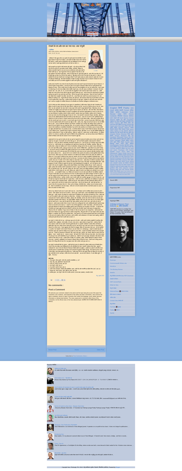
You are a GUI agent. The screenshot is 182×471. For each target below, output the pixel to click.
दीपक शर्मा (119, 121)
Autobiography (114, 145)
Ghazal (129, 124)
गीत (116, 132)
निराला (132, 156)
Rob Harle (121, 126)
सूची (122, 123)
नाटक (125, 158)
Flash (127, 129)
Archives (113, 39)
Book (131, 112)
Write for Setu (114, 285)
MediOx (112, 272)
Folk (123, 169)
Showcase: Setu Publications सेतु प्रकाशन (66, 425)
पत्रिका (121, 172)
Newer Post (52, 350)
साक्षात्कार (112, 132)
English (113, 108)
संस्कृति (124, 155)
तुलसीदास (112, 168)
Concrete (112, 148)
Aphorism (125, 168)
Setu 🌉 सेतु (91, 5)
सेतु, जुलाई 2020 (100, 275)
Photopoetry (128, 172)
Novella (121, 145)
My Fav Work (123, 164)
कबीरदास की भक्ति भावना (60, 368)
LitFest (131, 158)
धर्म (123, 163)
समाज (120, 168)
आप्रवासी (115, 163)
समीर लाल (131, 132)
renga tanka (130, 164)
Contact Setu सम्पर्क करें (116, 300)
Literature (124, 159)
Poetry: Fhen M (59, 443)
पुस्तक (118, 112)
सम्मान (117, 143)
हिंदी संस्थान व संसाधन (115, 294)
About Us (104, 39)
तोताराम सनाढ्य (119, 174)
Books (61, 39)
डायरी (117, 169)
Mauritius (119, 158)
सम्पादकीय (128, 121)
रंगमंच (115, 171)
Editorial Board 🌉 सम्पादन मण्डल (119, 291)
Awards (95, 39)
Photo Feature (115, 123)
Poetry (126, 108)
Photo (123, 151)
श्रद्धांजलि (112, 151)
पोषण (127, 143)
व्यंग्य (132, 121)
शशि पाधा (126, 132)
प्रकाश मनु (119, 119)
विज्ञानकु (112, 143)
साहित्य (127, 140)
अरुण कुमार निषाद (115, 142)
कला (127, 148)
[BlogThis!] (58, 280)
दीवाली (111, 171)
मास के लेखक (124, 174)
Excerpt (124, 124)
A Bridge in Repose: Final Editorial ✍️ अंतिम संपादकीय (119, 205)
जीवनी (114, 138)
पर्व (115, 158)
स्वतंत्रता (131, 163)
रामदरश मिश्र (118, 159)
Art (115, 121)
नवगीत (117, 166)
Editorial (125, 112)
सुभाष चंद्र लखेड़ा (125, 138)
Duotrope (113, 260)
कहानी (121, 110)
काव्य (132, 108)
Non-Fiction (130, 153)
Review (112, 114)
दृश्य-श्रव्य (112, 159)
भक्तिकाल (112, 161)
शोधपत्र (120, 116)
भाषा (132, 137)
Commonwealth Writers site (118, 263)
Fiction (126, 110)
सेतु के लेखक (113, 288)
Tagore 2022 (120, 146)
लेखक (112, 112)
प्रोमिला (51, 49)
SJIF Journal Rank (115, 282)
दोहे (123, 158)
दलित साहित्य (130, 159)
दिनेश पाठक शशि (129, 126)
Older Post (100, 350)
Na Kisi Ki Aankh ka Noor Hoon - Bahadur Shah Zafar (69, 406)
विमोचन (127, 163)
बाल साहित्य (118, 124)
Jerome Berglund (120, 135)
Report (112, 155)
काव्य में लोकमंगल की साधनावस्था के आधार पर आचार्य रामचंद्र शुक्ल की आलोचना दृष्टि (74, 387)
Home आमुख (51, 39)
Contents (113, 116)
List (111, 118)
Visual (127, 161)
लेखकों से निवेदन (114, 279)
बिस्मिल (131, 143)
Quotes (131, 168)
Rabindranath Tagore (116, 153)
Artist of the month (125, 171)
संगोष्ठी (128, 174)
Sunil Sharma (124, 118)
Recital (127, 169)
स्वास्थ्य (123, 161)
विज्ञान (115, 146)
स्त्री (132, 151)
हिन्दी (120, 108)
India (119, 114)
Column (131, 150)
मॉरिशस (116, 156)
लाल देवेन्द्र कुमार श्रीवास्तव (61, 415)
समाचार (123, 129)
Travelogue (121, 150)
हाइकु (126, 166)
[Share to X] (60, 280)
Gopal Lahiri (114, 126)
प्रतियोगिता (120, 155)
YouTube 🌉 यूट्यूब (115, 307)
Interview (113, 124)
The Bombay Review (116, 269)
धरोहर (111, 127)
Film (129, 166)
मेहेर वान (130, 135)
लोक (116, 161)
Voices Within (128, 116)
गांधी (127, 150)
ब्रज (120, 169)
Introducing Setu (59, 434)
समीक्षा (131, 110)
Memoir (131, 131)
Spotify (112, 313)
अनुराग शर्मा (116, 118)
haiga (132, 166)
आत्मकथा (118, 138)
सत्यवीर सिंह (130, 146)
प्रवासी (123, 140)
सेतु (73, 39)
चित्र (111, 138)
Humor (117, 164)
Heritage (112, 164)
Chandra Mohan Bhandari (118, 134)
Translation (130, 119)
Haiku (131, 140)
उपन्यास (120, 163)
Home (77, 350)
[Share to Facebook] (62, 280)
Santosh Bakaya (123, 127)
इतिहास (123, 148)
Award (118, 151)
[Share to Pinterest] (65, 280)
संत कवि (121, 156)
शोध (132, 124)
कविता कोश (113, 297)
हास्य (128, 158)
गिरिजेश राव (112, 166)
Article (131, 114)
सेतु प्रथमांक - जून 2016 (60, 453)
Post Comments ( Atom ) (80, 356)
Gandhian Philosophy (116, 137)
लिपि (117, 168)
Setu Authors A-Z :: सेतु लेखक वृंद (63, 378)
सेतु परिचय (112, 303)
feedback (115, 172)
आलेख (116, 110)
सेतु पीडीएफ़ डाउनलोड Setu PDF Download (121, 275)
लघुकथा (112, 121)
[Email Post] (51, 280)
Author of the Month (121, 131)
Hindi (112, 110)
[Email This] (56, 280)
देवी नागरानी (120, 132)
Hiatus (79, 39)
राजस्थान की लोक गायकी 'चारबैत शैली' (63, 396)
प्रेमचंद (126, 146)
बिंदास (115, 127)
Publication (127, 156)
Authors (87, 39)
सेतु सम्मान (112, 158)
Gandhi (124, 153)
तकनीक (131, 169)
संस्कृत (122, 142)
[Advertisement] (121, 74)
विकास (118, 171)
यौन (120, 166)
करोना (122, 143)
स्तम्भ (125, 114)
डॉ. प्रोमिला (96, 70)
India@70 (118, 148)
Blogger (118, 467)
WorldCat (113, 266)
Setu (67, 39)
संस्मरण (116, 129)
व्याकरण (123, 166)
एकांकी (119, 172)
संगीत (124, 172)
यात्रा (127, 145)
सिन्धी (128, 151)
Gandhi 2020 (129, 142)
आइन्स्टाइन (129, 155)
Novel (126, 137)
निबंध (120, 129)
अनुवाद (123, 121)
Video (115, 155)
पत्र (130, 137)
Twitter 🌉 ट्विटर (115, 310)
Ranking (112, 169)
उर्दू (125, 145)
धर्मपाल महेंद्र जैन (128, 123)
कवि (125, 119)
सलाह (119, 161)
